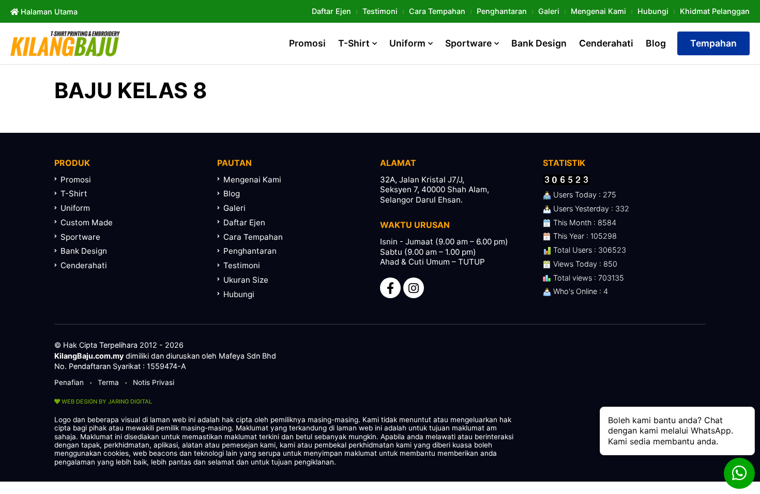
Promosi (307, 43)
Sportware (468, 43)
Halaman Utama (48, 11)
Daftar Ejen (331, 11)
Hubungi (652, 11)
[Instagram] (413, 287)
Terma (108, 382)
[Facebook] (390, 287)
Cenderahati (606, 43)
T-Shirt (354, 43)
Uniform (407, 43)
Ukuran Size (245, 280)
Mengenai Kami (598, 11)
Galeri (548, 11)
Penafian (69, 382)
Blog (656, 43)
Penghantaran (502, 11)
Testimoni (380, 11)
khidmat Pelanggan (715, 11)
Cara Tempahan (437, 11)
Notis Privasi (153, 382)
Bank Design (539, 43)
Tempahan (713, 43)
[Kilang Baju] (65, 43)
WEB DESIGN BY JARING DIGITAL (106, 401)
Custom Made (86, 222)
